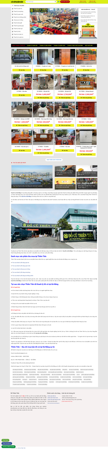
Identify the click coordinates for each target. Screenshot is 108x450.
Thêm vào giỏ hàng (44, 97)
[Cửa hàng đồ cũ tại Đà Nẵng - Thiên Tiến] (17, 2)
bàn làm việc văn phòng (17, 372)
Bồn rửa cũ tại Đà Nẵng (56, 374)
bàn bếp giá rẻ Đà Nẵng (17, 369)
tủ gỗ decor (51, 381)
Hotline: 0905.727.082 (8, 446)
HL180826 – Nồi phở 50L (64, 91)
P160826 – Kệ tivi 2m (86, 66)
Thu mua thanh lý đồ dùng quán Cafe (21, 265)
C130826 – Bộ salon (65, 146)
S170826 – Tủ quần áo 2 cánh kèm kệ (64, 66)
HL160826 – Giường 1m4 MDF (21, 119)
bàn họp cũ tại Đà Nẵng (74, 369)
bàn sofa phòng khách (41, 372)
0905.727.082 (82, 2)
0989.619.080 (92, 2)
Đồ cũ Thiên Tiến (21, 448)
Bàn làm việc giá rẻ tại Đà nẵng (87, 369)
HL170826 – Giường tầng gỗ (86, 91)
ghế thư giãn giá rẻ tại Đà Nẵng (87, 374)
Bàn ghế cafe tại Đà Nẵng (43, 369)
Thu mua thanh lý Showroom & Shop (21, 269)
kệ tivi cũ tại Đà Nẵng (77, 377)
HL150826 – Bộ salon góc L (22, 146)
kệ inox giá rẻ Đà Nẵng (54, 377)
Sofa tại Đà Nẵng (87, 379)
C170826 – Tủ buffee (43, 146)
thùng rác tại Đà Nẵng (17, 381)
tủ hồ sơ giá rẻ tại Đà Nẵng (61, 381)
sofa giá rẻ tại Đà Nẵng (77, 379)
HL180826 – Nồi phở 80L (43, 91)
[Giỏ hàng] (58, 1)
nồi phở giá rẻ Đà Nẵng (43, 379)
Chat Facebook (7, 443)
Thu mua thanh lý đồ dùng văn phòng (21, 272)
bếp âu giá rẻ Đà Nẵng (45, 374)
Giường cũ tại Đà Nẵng (30, 377)
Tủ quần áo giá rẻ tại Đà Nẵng (19, 384)
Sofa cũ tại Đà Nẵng (67, 379)
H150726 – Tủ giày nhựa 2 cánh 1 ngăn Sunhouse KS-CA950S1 (86, 147)
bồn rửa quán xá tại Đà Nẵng (69, 374)
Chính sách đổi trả (52, 396)
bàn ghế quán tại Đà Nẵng (55, 369)
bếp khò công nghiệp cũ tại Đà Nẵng (20, 374)
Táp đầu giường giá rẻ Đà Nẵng (30, 381)
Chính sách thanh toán (53, 397)
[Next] (75, 21)
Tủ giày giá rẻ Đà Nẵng (42, 381)
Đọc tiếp (23, 70)
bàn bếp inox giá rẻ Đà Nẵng (30, 369)
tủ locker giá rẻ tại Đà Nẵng (74, 381)
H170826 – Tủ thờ (86, 119)
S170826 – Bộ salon (22, 91)
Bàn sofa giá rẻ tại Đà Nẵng (29, 372)
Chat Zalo (5, 440)
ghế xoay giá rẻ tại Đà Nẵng (18, 377)
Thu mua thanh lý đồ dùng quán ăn (20, 262)
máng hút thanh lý (32, 379)
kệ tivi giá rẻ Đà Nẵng (87, 377)
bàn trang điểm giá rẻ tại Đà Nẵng (55, 372)
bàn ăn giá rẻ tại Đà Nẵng (69, 372)
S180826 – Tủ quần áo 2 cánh (43, 66)
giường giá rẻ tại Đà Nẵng (42, 377)
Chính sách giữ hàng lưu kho (54, 399)
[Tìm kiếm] (55, 1)
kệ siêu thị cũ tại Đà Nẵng (66, 377)
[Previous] (32, 21)
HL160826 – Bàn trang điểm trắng (43, 119)
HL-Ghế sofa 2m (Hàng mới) (22, 66)
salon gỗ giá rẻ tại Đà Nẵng (55, 379)
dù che (78, 374)
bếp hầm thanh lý (79, 372)
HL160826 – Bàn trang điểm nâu (65, 119)
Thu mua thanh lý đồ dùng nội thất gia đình (22, 275)
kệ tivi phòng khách (17, 379)
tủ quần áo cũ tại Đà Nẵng (86, 381)
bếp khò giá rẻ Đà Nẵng (34, 374)
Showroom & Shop (18, 20)
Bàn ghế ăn (65, 369)
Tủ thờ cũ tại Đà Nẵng (42, 384)
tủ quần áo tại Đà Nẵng (31, 384)
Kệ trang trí (25, 379)
